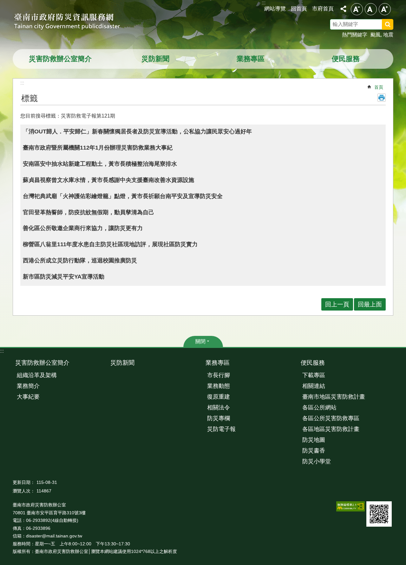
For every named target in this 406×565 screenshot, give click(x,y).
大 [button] (385, 9)
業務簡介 (28, 386)
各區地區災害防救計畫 (330, 429)
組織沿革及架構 (37, 375)
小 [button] (357, 9)
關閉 (200, 341)
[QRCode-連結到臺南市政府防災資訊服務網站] (379, 514)
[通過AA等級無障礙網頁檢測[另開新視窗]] (350, 506)
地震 (388, 34)
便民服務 (346, 59)
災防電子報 (221, 429)
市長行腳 (218, 375)
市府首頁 (323, 8)
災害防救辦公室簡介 (60, 59)
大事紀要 (28, 397)
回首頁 (299, 8)
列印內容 (381, 97)
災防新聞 (155, 59)
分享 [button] (343, 9)
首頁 (378, 87)
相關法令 (218, 407)
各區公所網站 (319, 407)
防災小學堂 (316, 461)
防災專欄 (218, 418)
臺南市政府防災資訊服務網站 (73, 22)
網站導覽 (275, 8)
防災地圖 (313, 440)
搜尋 (395, 25)
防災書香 (313, 450)
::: (2, 351)
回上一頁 (337, 304)
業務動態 (218, 386)
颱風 (375, 34)
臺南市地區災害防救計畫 (333, 397)
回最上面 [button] (370, 304)
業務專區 (251, 59)
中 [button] (371, 9)
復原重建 (218, 397)
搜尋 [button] (387, 24)
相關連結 (313, 386)
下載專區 (313, 375)
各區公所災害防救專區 (330, 418)
